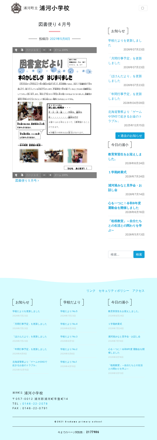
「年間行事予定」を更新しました (29, 349)
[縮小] (44, 50)
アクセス (138, 291)
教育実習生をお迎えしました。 (124, 311)
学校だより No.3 (69, 336)
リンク (91, 291)
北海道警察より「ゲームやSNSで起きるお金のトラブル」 (125, 116)
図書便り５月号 (26, 180)
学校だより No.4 (69, 323)
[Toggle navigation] (143, 8)
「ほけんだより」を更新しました (29, 336)
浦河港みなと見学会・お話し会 (124, 336)
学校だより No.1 (68, 361)
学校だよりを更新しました (26, 311)
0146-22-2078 (35, 403)
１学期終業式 (117, 172)
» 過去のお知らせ (130, 136)
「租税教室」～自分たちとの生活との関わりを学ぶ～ (125, 225)
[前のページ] (16, 50)
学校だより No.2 (68, 349)
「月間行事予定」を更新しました (29, 323)
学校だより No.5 (68, 311)
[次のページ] (22, 50)
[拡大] (50, 50)
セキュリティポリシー (114, 291)
